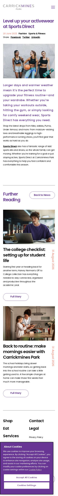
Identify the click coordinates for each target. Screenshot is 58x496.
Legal (34, 428)
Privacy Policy (36, 437)
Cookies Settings (26, 485)
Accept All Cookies (26, 478)
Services (11, 436)
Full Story (15, 296)
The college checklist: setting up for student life (24, 255)
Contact (36, 421)
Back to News (42, 195)
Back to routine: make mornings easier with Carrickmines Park (24, 351)
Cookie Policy (35, 470)
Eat (6, 428)
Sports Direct (10, 146)
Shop (8, 421)
